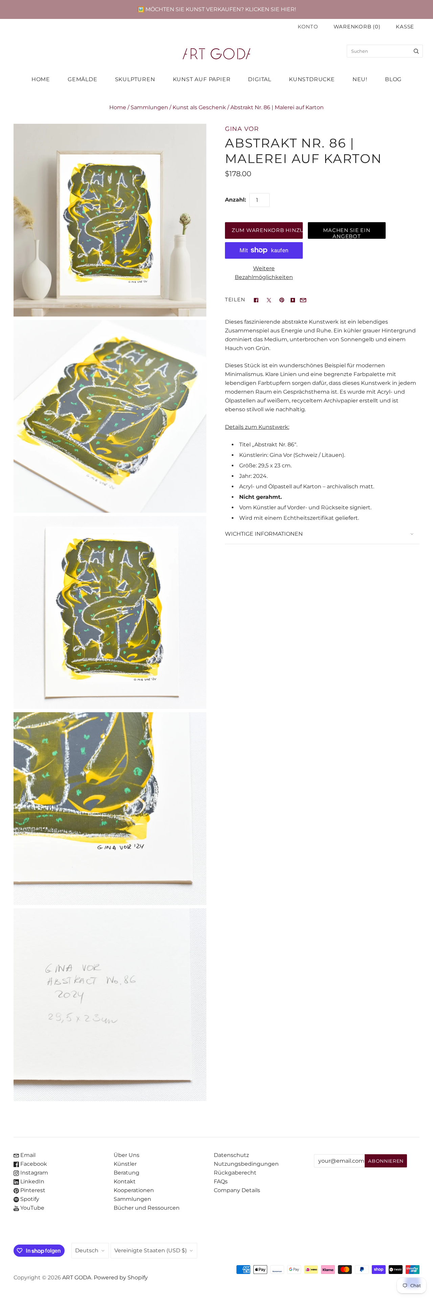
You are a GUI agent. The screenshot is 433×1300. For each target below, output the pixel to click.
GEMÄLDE (82, 79)
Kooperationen (134, 1190)
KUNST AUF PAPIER (202, 79)
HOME (40, 79)
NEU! (359, 79)
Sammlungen (149, 107)
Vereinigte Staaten (150, 1250)
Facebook (33, 1164)
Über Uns (126, 1155)
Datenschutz (231, 1155)
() (357, 27)
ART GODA (76, 1277)
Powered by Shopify (121, 1277)
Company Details (237, 1190)
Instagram (33, 1172)
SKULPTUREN (135, 79)
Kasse (405, 27)
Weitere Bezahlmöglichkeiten (264, 272)
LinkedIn (31, 1181)
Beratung (126, 1172)
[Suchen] (416, 51)
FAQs (221, 1181)
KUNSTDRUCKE (312, 79)
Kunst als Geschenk (199, 107)
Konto (308, 27)
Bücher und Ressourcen (147, 1208)
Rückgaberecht (235, 1172)
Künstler (125, 1164)
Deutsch (86, 1250)
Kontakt (125, 1181)
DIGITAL (259, 79)
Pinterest (32, 1190)
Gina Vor (242, 129)
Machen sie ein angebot (346, 233)
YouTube (31, 1208)
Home (117, 107)
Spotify (29, 1199)
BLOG (393, 79)
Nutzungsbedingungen (246, 1164)
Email (27, 1155)
